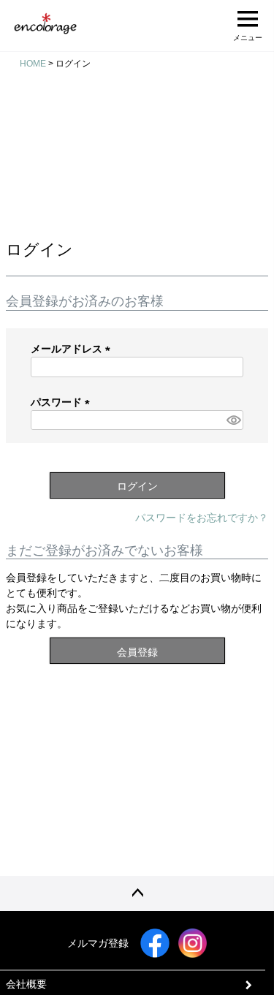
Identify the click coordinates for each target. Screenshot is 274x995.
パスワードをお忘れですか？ (201, 517)
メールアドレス (73, 349)
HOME (33, 63)
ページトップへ (137, 893)
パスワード (63, 402)
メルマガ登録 (98, 943)
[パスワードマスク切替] (233, 420)
